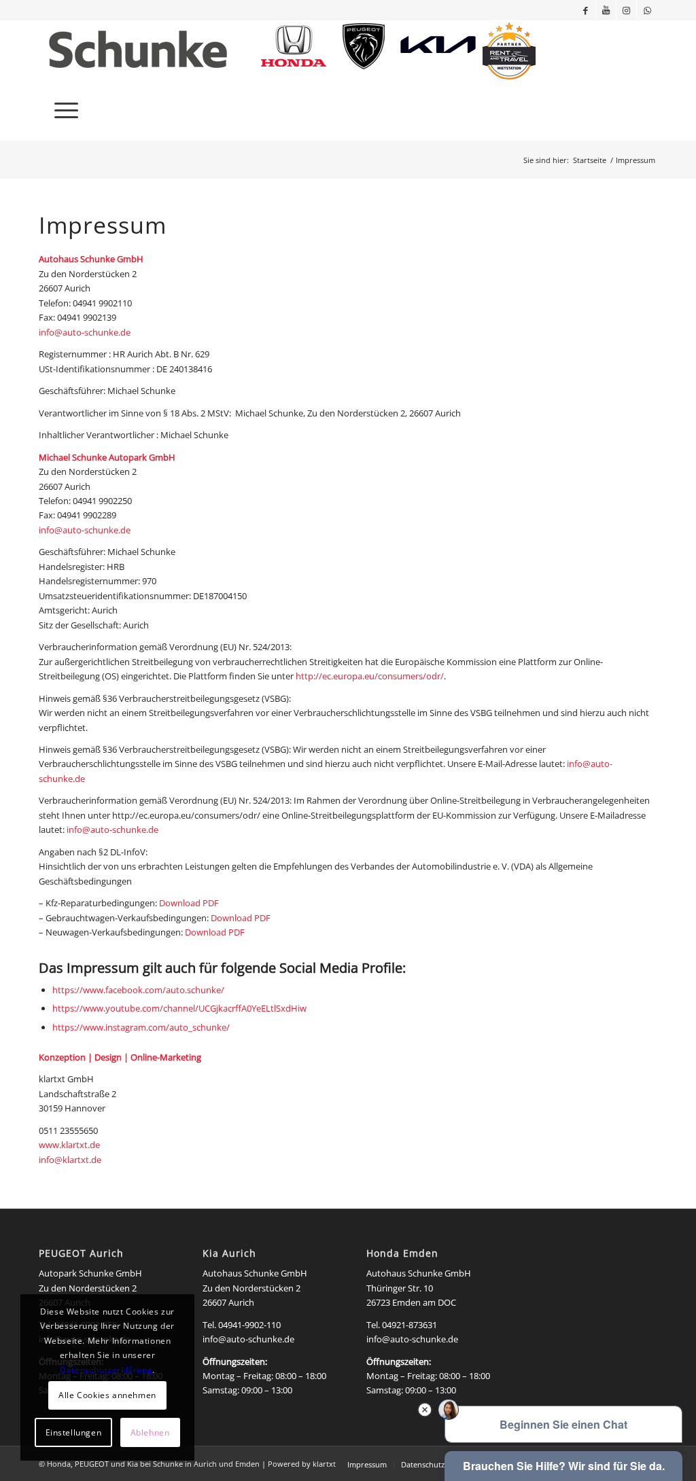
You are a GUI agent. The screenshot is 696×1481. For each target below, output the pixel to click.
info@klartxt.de (70, 1160)
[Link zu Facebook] (585, 10)
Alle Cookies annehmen (107, 1395)
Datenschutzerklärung (106, 1370)
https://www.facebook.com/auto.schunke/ (138, 990)
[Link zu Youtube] (606, 10)
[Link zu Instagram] (626, 10)
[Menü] (62, 110)
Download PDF (189, 903)
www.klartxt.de (69, 1145)
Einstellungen (74, 1432)
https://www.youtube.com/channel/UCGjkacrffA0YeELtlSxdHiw (179, 1008)
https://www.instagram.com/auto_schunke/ (141, 1027)
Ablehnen (150, 1432)
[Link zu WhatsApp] (647, 10)
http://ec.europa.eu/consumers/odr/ (370, 676)
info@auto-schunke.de (84, 332)
